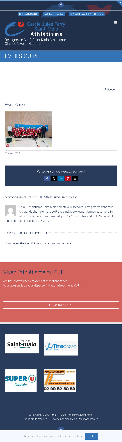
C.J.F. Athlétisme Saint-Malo (76, 414)
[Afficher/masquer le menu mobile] (115, 22)
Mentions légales (88, 419)
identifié (30, 243)
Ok (91, 436)
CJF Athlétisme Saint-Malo (57, 197)
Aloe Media (70, 419)
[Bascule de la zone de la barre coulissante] (119, 4)
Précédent (111, 89)
